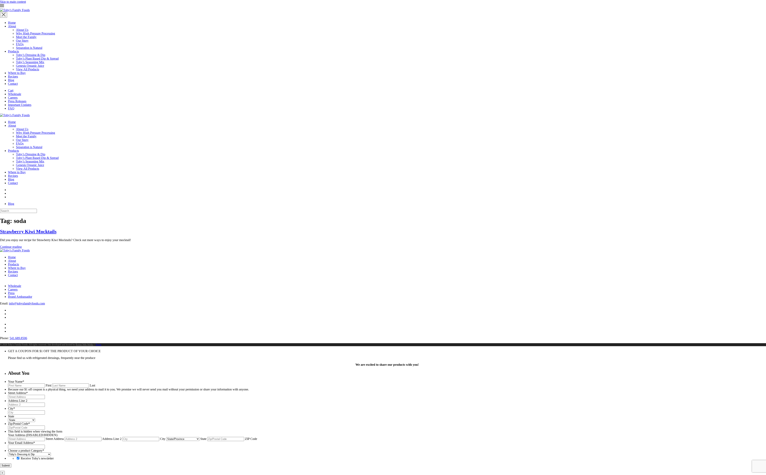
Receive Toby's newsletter (37, 458)
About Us (22, 30)
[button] (383, 6)
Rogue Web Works (84, 344)
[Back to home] (15, 10)
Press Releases (17, 101)
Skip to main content (13, 1)
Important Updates (19, 104)
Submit (6, 465)
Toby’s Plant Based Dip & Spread (37, 58)
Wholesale (14, 94)
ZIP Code (251, 439)
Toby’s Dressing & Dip (30, 55)
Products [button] (13, 150)
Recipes (13, 76)
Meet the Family (26, 37)
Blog (11, 80)
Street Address (55, 439)
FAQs (20, 44)
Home (12, 22)
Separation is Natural (29, 47)
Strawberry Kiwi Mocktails (28, 231)
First (48, 385)
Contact (13, 83)
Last (92, 385)
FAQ (11, 108)
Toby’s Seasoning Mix (30, 62)
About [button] (12, 125)
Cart (10, 90)
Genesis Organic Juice (30, 65)
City (162, 439)
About (12, 26)
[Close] (3, 15)
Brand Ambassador (20, 296)
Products (13, 51)
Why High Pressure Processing (35, 33)
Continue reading (11, 246)
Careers (13, 97)
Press (11, 293)
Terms (98, 344)
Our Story (22, 40)
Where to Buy (17, 73)
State (203, 439)
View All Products (27, 69)
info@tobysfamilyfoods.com (27, 303)
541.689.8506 (18, 338)
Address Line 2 (111, 439)
